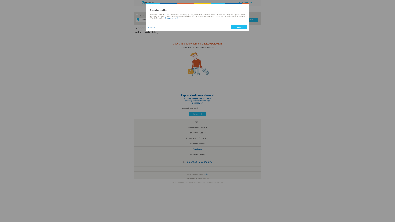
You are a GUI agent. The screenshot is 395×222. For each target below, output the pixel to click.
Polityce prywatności (171, 18)
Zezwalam (239, 27)
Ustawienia (152, 27)
